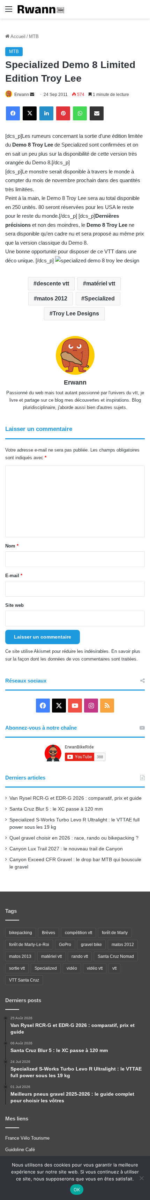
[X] (30, 113)
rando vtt (80, 956)
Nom (11, 546)
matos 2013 (20, 956)
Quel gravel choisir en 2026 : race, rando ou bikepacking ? (73, 838)
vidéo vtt (95, 968)
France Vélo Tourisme (27, 1138)
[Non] (141, 1178)
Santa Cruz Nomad (116, 956)
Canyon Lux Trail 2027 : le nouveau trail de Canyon (66, 848)
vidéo (72, 968)
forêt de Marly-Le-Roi (29, 944)
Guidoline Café (20, 1149)
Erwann (21, 94)
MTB (34, 36)
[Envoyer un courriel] (32, 94)
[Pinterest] (63, 113)
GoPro (65, 944)
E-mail (13, 575)
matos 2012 (52, 298)
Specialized (99, 298)
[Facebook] (13, 113)
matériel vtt (100, 283)
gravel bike (91, 944)
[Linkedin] (46, 113)
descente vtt (53, 283)
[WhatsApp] (80, 113)
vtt (114, 968)
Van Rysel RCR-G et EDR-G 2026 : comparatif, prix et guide (75, 798)
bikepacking (20, 932)
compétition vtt (78, 932)
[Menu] (8, 12)
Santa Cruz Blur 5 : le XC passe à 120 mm (56, 809)
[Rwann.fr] (43, 9)
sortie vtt (17, 968)
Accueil (17, 36)
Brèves (48, 932)
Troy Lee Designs (76, 313)
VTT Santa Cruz (24, 980)
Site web (14, 605)
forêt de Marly (115, 932)
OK (77, 1189)
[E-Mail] (97, 113)
